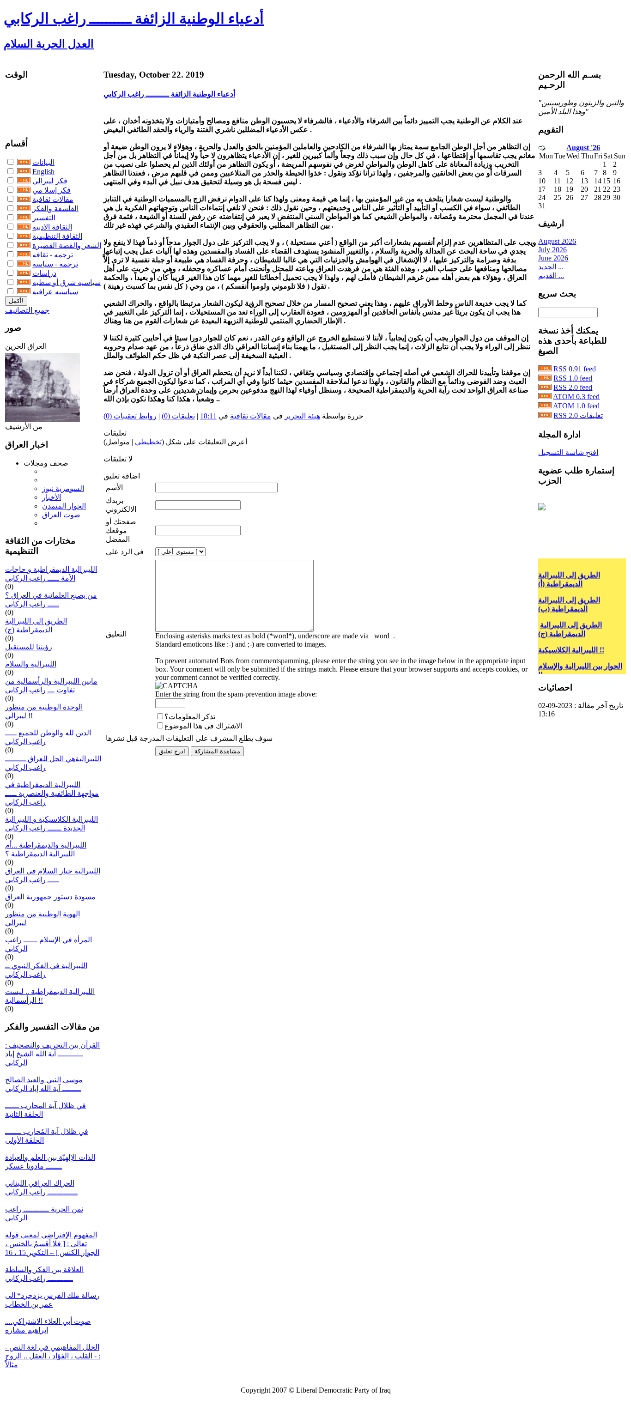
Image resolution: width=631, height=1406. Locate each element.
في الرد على (125, 552)
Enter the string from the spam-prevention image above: (236, 694)
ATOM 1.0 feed (576, 406)
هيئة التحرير (302, 416)
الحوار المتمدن (64, 506)
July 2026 (552, 250)
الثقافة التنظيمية (57, 236)
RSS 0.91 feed (574, 369)
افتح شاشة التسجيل (568, 452)
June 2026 (553, 258)
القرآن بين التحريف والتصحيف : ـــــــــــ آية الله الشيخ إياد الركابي (52, 1054)
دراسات (44, 273)
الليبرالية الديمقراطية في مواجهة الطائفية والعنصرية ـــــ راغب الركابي (52, 793)
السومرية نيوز (63, 488)
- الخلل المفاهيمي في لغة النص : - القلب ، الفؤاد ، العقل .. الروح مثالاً (52, 1356)
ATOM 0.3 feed (576, 396)
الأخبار (51, 497)
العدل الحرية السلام (49, 44)
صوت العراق (61, 515)
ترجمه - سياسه (55, 264)
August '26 (583, 148)
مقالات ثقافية (52, 199)
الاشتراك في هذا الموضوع (203, 726)
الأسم (114, 487)
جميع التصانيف (27, 310)
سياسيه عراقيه (55, 292)
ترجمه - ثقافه (52, 255)
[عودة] (542, 148)
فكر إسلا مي (51, 190)
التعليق (116, 634)
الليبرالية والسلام (30, 664)
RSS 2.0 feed (572, 387)
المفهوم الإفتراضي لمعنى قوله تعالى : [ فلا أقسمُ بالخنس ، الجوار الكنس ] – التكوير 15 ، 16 (52, 1243)
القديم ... (551, 275)
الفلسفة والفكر (55, 208)
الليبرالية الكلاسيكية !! (571, 643)
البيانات (43, 162)
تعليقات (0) (178, 416)
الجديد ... (551, 267)
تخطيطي (148, 442)
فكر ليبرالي (49, 181)
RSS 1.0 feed (572, 378)
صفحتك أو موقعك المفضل (121, 530)
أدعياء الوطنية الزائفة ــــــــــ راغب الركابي (134, 18)
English (43, 172)
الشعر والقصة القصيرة (66, 245)
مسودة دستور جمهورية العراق (50, 897)
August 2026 (557, 241)
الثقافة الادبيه (52, 227)
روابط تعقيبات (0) (130, 416)
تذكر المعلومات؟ (189, 717)
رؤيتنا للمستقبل (28, 647)
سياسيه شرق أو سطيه (66, 282)
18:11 (208, 416)
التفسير (43, 218)
